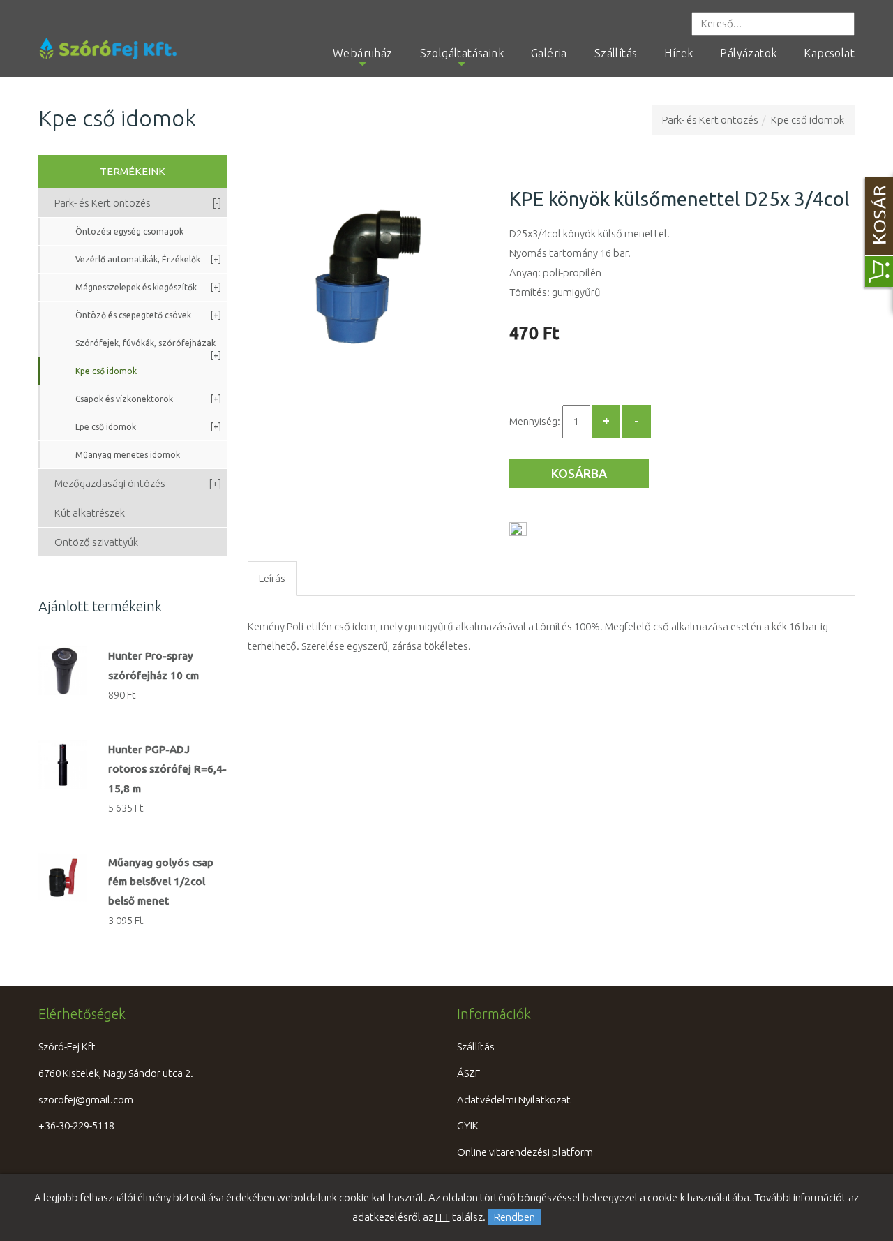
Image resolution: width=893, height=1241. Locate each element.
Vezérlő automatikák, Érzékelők (148, 259)
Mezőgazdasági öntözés (137, 483)
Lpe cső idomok (148, 426)
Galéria (549, 53)
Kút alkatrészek (89, 513)
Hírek (678, 53)
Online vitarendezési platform (525, 1152)
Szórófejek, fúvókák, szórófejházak (148, 348)
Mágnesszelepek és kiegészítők (148, 287)
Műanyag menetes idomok (127, 454)
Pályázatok (748, 53)
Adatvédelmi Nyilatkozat (514, 1100)
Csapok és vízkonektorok (148, 398)
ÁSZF (468, 1073)
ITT (442, 1217)
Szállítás (616, 53)
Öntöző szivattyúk (96, 542)
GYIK (468, 1125)
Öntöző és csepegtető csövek (148, 315)
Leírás (272, 578)
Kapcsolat (829, 53)
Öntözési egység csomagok (129, 231)
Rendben (514, 1217)
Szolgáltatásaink (462, 53)
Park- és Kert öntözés (710, 120)
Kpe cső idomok (807, 120)
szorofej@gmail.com (85, 1100)
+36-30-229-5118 (76, 1125)
